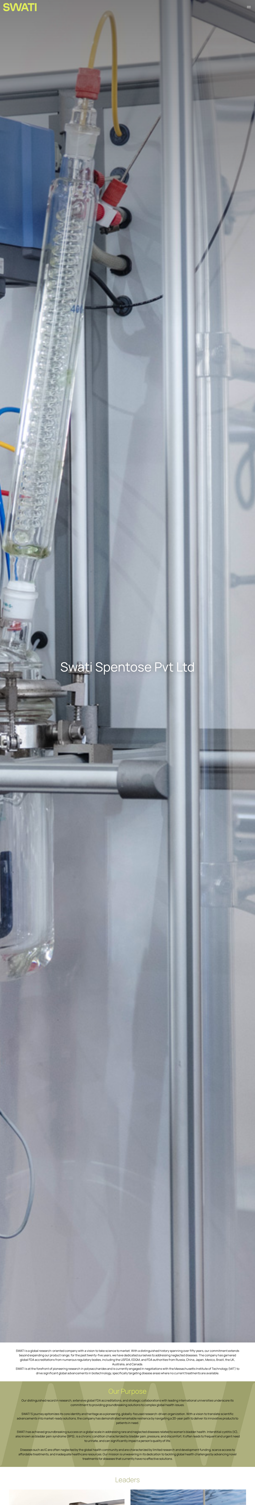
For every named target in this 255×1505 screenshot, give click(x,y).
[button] (249, 7)
